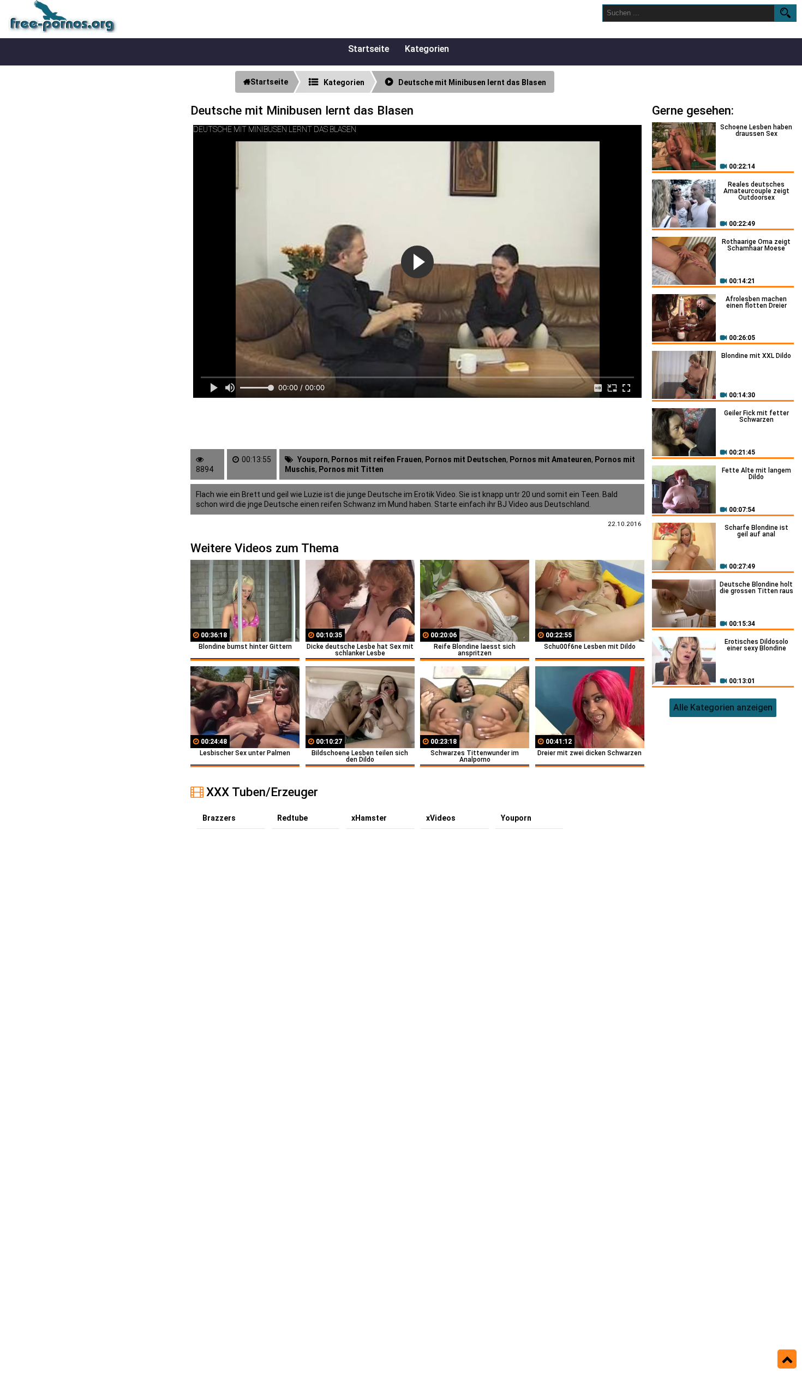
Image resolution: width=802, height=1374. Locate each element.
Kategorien (427, 49)
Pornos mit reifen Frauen (376, 459)
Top (787, 1359)
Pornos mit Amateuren (550, 459)
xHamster (369, 818)
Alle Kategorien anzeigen (723, 707)
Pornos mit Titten (351, 469)
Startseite (368, 49)
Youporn (312, 459)
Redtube (292, 818)
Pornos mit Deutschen (465, 459)
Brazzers (219, 818)
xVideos (441, 818)
